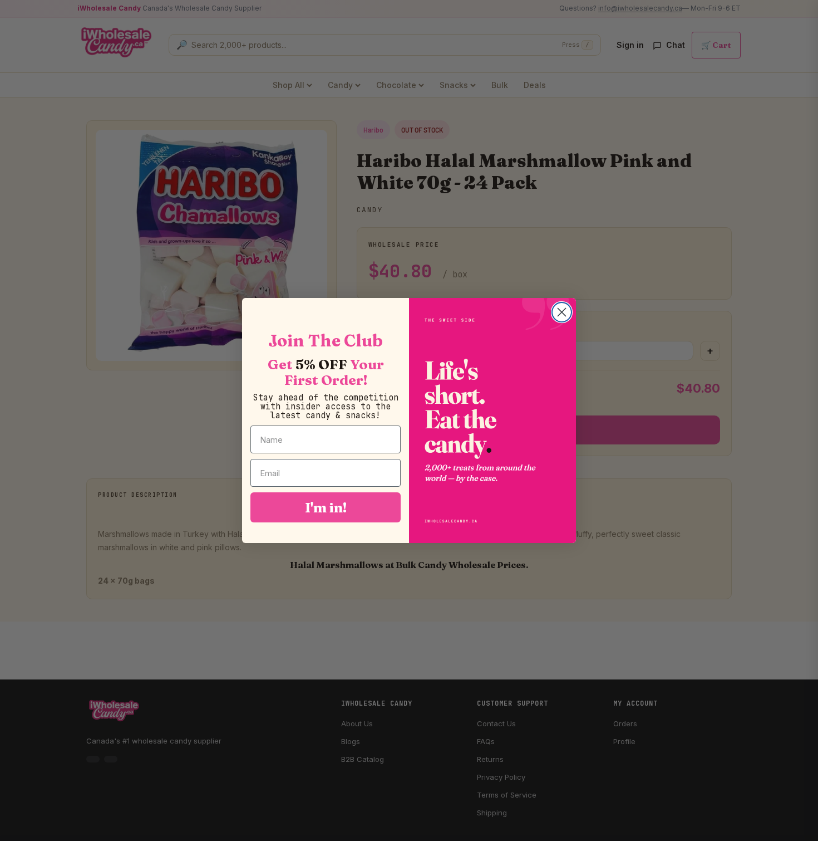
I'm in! (326, 507)
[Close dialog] (561, 312)
